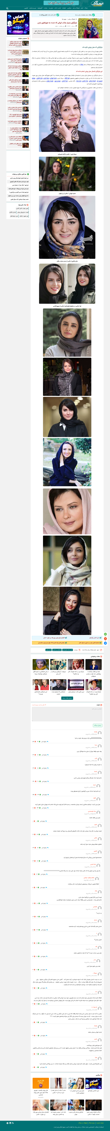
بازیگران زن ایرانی (57, 650)
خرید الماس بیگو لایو (94, 638)
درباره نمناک (92, 1123)
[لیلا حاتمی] (67, 561)
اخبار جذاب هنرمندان (67, 650)
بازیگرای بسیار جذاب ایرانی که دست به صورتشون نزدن (57, 22)
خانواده (64, 8)
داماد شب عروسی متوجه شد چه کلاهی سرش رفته (58, 1113)
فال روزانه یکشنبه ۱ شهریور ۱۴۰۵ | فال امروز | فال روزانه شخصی (41, 1092)
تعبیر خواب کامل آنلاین (22, 208)
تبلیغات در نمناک (82, 1123)
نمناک (86, 8)
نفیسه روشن (50, 81)
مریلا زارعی (46, 78)
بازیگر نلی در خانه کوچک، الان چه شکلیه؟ (76, 673)
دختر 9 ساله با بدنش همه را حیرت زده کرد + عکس (58, 1091)
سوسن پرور (58, 81)
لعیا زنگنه (67, 78)
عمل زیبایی (48, 650)
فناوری (26, 8)
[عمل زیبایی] (67, 227)
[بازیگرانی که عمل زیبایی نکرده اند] (67, 284)
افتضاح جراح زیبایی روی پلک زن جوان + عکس (54, 638)
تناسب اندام (58, 8)
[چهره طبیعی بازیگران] (67, 332)
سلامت (45, 8)
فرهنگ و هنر (76, 8)
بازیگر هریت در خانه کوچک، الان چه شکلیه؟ (93, 693)
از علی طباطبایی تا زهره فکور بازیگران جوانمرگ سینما (40, 673)
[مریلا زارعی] (67, 462)
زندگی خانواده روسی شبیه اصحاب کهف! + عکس (93, 1113)
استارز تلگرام (13, 212)
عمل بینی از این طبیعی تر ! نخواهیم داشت (77, 1092)
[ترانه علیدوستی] (67, 611)
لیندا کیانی (65, 81)
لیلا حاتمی (85, 81)
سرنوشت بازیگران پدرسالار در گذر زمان (58, 673)
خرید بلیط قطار (14, 216)
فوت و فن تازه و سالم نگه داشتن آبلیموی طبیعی (19, 181)
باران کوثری (40, 78)
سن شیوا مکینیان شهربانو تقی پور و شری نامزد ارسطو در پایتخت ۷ (19, 178)
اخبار (82, 8)
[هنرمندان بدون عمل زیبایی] (67, 377)
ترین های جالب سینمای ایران (76, 692)
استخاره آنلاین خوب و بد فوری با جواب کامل (89, 643)
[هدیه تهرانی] (67, 417)
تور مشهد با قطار (24, 216)
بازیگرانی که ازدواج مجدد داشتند (58, 693)
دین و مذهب (32, 8)
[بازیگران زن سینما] (67, 174)
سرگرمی (69, 8)
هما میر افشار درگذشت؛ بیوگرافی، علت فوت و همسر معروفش (93, 674)
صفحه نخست (100, 1123)
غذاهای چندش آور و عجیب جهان (76, 1113)
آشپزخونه (40, 8)
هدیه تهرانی (53, 78)
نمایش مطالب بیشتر (67, 698)
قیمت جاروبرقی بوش (22, 212)
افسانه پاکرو (92, 81)
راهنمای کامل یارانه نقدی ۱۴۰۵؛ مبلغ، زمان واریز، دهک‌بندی (51, 643)
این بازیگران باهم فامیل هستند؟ (41, 693)
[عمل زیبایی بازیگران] (67, 121)
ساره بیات (78, 81)
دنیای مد (51, 8)
